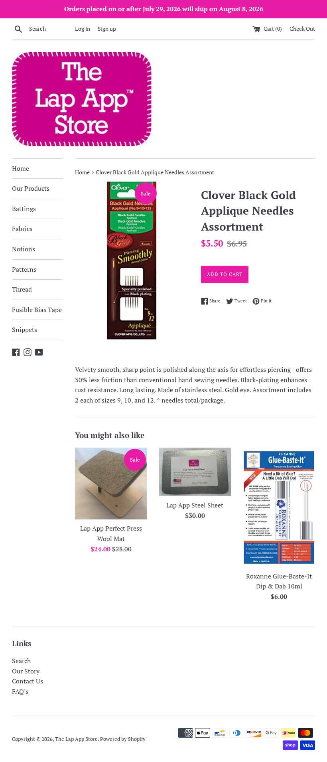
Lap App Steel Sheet (194, 505)
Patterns (24, 269)
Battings (24, 208)
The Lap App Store (76, 739)
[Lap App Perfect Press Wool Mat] (111, 483)
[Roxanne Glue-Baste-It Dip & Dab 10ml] (279, 507)
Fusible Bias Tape (37, 309)
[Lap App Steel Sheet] (195, 472)
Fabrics (22, 228)
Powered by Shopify (123, 739)
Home (20, 168)
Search (21, 660)
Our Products (30, 188)
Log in (82, 28)
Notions (23, 249)
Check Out (302, 28)
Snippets (24, 329)
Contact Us (27, 681)
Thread (22, 289)
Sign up (107, 28)
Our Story (25, 671)
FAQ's (20, 691)
